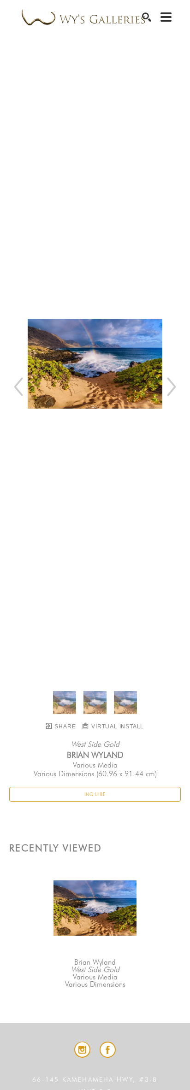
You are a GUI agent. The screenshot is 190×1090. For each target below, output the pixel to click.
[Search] (146, 17)
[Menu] (166, 17)
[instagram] (82, 1050)
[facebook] (108, 1050)
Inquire (95, 794)
